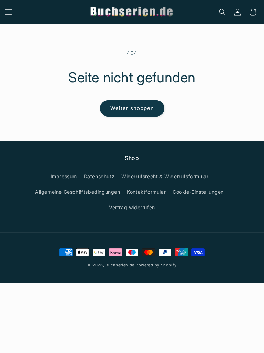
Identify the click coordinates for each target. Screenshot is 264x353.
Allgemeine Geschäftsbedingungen (77, 192)
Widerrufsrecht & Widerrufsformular (164, 176)
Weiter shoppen (132, 108)
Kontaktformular (146, 192)
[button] (8, 12)
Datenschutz (99, 176)
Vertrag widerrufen (132, 207)
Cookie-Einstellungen (198, 192)
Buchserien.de (120, 265)
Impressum (64, 176)
